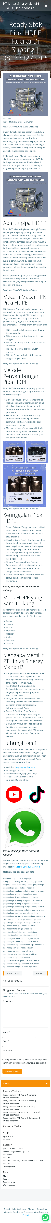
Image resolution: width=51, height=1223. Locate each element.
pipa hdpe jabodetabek (28, 935)
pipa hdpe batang (10, 926)
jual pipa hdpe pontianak (13, 910)
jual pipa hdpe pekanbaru (35, 907)
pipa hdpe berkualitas (26, 926)
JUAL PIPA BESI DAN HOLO (14, 1148)
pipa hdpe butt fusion (11, 929)
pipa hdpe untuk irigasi (12, 966)
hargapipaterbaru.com (25, 767)
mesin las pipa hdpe (11, 919)
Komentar (7, 1001)
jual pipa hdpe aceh (11, 888)
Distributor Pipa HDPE (12, 878)
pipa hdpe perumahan (12, 951)
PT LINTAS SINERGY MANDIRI (26, 866)
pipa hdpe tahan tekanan (30, 960)
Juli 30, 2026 (28, 122)
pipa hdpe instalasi (10, 935)
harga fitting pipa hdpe (33, 881)
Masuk (5, 1176)
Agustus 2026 (8, 1136)
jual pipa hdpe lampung (12, 900)
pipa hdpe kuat (9, 944)
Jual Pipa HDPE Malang (12, 903)
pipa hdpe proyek (10, 954)
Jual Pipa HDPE (38, 884)
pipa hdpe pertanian (25, 948)
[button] (45, 1217)
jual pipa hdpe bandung (12, 891)
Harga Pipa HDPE (9, 884)
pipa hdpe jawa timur (11, 941)
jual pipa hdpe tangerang (13, 916)
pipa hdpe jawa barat (11, 938)
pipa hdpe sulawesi (22, 957)
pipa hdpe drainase (28, 929)
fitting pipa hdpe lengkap (13, 881)
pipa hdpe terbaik (10, 963)
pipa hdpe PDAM (9, 948)
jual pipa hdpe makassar (32, 900)
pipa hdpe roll (8, 957)
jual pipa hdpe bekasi (11, 894)
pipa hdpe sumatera (11, 960)
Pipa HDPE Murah (37, 944)
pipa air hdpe (8, 922)
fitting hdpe (26, 878)
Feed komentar (9, 1182)
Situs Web (7, 1050)
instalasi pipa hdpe (24, 884)
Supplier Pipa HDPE (29, 966)
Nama (6, 1032)
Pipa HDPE (7, 118)
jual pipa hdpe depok (11, 897)
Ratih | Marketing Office (13, 122)
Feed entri (7, 1179)
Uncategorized (9, 1167)
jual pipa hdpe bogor (29, 894)
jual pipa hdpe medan (30, 903)
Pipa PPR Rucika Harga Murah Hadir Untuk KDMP (23, 1160)
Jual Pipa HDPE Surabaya (28, 913)
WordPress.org (9, 1185)
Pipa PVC (6, 1163)
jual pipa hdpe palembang (13, 907)
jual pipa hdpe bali (27, 888)
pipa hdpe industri (30, 932)
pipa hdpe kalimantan (29, 941)
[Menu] (46, 6)
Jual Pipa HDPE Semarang (34, 910)
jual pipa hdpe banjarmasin (33, 891)
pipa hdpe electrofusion (12, 932)
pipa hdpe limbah (23, 944)
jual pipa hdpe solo (10, 913)
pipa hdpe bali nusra (32, 922)
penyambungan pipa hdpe (30, 919)
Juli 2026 (6, 1139)
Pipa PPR (6, 1157)
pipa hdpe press (28, 951)
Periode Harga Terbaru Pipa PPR (16, 1151)
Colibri (26, 1215)
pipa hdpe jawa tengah (30, 938)
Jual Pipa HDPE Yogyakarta (34, 916)
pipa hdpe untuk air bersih (28, 963)
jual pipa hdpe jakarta (29, 897)
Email (5, 1041)
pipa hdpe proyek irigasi (27, 954)
